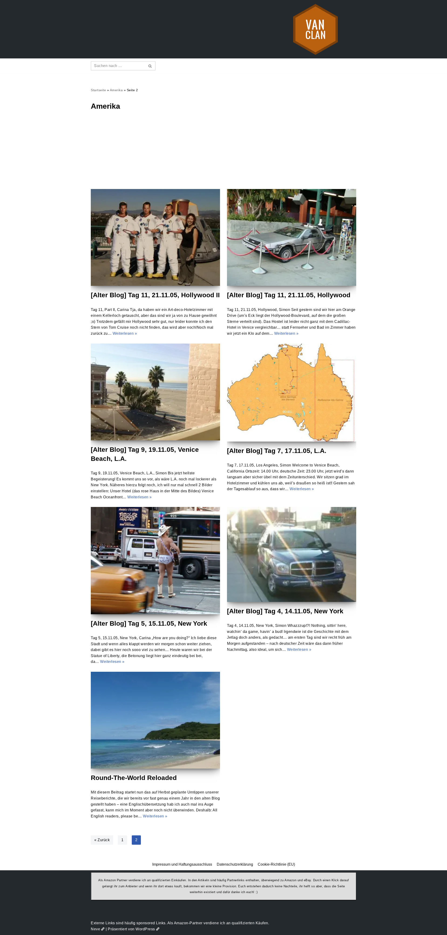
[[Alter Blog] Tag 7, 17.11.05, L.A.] (291, 393)
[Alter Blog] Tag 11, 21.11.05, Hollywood (288, 295)
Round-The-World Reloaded (134, 777)
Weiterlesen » (125, 333)
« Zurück (102, 840)
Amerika (116, 90)
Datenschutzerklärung (235, 864)
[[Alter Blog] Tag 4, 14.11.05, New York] (291, 554)
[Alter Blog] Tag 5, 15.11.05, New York (149, 623)
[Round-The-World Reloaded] (155, 720)
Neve (95, 929)
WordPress (145, 929)
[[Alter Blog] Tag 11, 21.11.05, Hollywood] (291, 237)
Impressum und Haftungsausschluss (182, 864)
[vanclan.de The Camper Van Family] (315, 29)
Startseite (98, 90)
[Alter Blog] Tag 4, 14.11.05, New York (285, 611)
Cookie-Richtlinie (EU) (276, 864)
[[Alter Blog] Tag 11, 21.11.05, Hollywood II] (155, 237)
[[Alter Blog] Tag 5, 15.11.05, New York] (155, 560)
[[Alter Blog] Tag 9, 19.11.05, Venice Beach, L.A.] (155, 392)
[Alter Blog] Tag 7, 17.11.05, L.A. (276, 450)
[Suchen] (150, 66)
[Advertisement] (223, 154)
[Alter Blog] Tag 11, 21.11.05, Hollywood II (155, 295)
